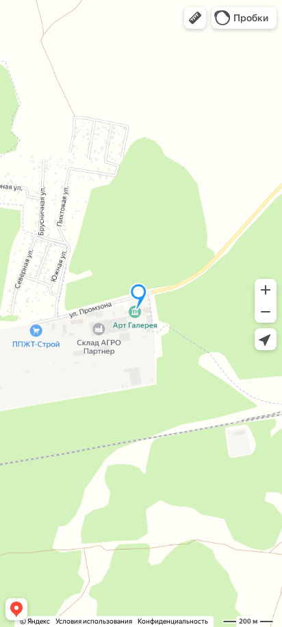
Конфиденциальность (173, 621)
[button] (195, 18)
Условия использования (93, 621)
